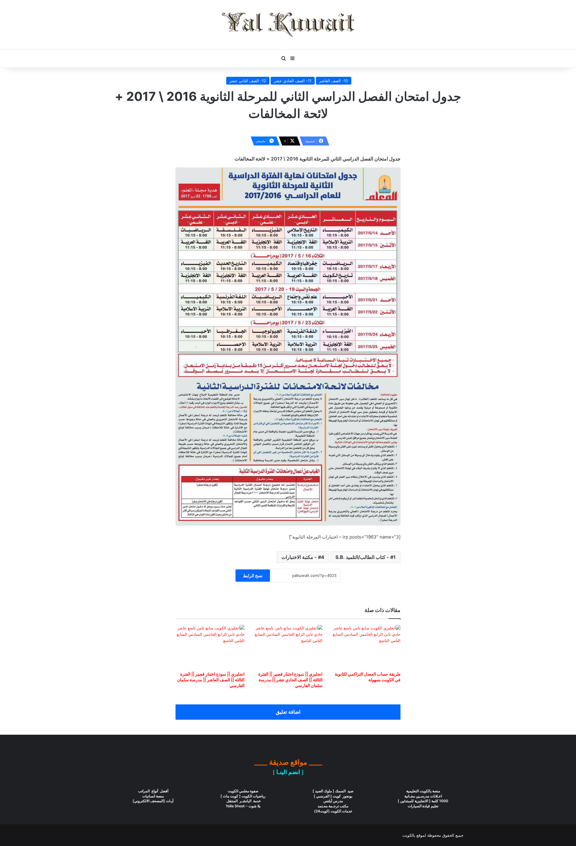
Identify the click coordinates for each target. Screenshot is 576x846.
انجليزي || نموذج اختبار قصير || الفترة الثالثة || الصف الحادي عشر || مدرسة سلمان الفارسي (290, 679)
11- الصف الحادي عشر (292, 80)
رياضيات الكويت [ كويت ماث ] (243, 796)
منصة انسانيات (153, 796)
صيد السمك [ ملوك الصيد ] (333, 791)
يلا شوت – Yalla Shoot (243, 806)
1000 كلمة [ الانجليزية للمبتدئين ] (423, 801)
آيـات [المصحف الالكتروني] (153, 801)
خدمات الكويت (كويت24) (333, 811)
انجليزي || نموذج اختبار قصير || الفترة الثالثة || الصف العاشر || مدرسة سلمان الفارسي (210, 679)
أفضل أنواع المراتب (153, 791)
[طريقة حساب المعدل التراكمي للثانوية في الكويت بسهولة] (366, 646)
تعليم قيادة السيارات (423, 806)
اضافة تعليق (288, 712)
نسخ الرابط (252, 575)
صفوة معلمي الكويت (243, 791)
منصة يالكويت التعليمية (423, 791)
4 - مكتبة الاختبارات (302, 557)
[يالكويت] (288, 24)
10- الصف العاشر (333, 80)
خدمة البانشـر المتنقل (243, 801)
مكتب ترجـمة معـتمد (333, 806)
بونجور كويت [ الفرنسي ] (333, 796)
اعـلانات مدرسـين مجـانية (423, 796)
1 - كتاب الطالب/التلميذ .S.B (365, 557)
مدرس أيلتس (333, 801)
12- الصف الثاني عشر (248, 80)
